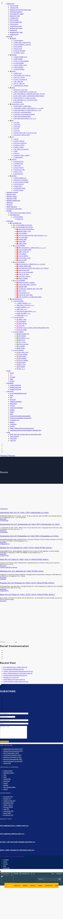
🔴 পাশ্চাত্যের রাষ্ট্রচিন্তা (21, 233)
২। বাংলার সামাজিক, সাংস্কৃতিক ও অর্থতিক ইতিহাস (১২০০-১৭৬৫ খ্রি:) (28, 108)
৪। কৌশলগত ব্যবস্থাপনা (18, 168)
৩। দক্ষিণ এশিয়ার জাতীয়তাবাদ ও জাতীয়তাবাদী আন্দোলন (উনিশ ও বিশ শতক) (29, 94)
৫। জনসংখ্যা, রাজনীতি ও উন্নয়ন (20, 65)
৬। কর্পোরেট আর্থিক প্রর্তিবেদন (19, 188)
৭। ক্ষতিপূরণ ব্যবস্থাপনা (18, 174)
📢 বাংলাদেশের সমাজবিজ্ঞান (22, 361)
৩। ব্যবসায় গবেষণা (17, 166)
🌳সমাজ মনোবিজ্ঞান (20, 348)
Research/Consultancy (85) (12, 757)
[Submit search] (59, 879)
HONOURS (10, 221)
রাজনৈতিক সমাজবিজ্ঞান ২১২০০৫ (23, 307)
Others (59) (7, 763)
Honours (8, 807)
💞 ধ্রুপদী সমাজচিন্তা (21, 322)
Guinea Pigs (7, 779)
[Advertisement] (31, 495)
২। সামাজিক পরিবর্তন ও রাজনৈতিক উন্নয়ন (22, 43)
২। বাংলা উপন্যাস (16, 125)
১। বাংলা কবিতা (16, 123)
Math (11, 414)
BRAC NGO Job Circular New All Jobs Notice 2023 (25, 434)
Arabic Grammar (15, 385)
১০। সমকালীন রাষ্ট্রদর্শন (18, 157)
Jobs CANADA (14, 436)
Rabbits (5, 785)
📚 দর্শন (12, 137)
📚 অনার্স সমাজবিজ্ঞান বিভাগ (16, 299)
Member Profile (12, 198)
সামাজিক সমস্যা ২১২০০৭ (21, 309)
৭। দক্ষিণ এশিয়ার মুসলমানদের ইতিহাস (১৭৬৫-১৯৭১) (24, 118)
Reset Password (12, 207)
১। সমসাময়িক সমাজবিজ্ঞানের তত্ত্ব (20, 57)
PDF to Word (14, 24)
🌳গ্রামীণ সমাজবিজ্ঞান (21, 336)
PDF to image (14, 20)
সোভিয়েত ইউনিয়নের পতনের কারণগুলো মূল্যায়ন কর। (14, 680)
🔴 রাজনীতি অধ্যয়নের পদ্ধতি (22, 270)
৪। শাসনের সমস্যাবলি (17, 47)
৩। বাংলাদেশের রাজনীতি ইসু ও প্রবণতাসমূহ (22, 45)
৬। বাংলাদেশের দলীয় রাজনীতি (19, 51)
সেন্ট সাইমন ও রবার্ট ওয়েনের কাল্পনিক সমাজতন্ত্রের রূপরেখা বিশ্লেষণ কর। (18, 671)
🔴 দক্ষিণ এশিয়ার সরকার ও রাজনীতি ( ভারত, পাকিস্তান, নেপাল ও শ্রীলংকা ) (32, 268)
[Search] (16, 642)
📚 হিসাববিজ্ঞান (13, 176)
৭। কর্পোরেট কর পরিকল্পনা (18, 190)
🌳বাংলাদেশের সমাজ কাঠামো (22, 344)
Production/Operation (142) (12, 755)
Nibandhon (13, 404)
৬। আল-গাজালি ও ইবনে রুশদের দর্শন (21, 149)
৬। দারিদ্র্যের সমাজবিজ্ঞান (18, 67)
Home (9, 885)
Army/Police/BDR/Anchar (18, 393)
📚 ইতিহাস (12, 88)
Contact (12, 377)
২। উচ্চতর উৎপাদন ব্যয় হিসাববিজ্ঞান (20, 180)
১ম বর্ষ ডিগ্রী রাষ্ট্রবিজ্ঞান (18, 217)
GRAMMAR (10, 383)
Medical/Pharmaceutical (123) (13, 751)
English (12, 412)
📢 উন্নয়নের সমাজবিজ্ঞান (21, 354)
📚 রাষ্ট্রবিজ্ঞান (13, 38)
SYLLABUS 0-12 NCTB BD (14, 209)
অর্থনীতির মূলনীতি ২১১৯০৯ (22, 315)
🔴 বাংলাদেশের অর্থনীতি (21, 260)
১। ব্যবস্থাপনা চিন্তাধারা (18, 162)
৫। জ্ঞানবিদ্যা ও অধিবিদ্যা (18, 147)
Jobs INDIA (13, 439)
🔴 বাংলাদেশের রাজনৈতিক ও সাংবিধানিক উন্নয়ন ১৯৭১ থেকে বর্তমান (30, 264)
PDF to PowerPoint (16, 22)
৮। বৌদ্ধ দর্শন (16, 153)
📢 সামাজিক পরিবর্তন (20, 363)
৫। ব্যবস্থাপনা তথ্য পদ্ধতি (19, 170)
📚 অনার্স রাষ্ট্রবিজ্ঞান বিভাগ (15, 223)
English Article (7, 771)
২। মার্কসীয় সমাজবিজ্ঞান (18, 59)
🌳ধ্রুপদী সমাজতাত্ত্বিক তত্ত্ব (22, 334)
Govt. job (13, 400)
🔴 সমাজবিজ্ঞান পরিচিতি (21, 240)
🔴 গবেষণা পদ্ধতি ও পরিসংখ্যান (23, 276)
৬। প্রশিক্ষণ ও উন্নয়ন (17, 172)
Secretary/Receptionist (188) (12, 759)
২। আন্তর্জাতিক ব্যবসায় (18, 164)
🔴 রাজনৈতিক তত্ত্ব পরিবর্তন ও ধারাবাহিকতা (25, 283)
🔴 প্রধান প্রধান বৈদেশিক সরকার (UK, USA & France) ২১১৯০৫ (31, 235)
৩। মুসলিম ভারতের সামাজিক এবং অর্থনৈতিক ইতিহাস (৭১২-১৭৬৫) (27, 110)
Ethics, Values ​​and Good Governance (22, 428)
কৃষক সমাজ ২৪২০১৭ (20, 369)
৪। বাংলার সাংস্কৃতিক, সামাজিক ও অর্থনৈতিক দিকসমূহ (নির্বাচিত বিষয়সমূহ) (28, 96)
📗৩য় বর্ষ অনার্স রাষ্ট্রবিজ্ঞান (19, 262)
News (11, 379)
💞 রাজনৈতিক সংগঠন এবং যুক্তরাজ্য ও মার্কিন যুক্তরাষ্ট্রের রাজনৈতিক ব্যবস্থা (32, 328)
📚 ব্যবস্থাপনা (13, 160)
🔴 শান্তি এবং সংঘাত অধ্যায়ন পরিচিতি (24, 272)
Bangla (12, 410)
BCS (11, 397)
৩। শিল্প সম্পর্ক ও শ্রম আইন (19, 77)
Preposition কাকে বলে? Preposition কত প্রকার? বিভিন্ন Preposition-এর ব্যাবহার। (29, 536)
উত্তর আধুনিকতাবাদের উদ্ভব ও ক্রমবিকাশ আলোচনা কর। (15, 667)
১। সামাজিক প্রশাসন (17, 73)
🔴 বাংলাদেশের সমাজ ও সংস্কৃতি (23, 258)
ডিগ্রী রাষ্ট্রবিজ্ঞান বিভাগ (15, 215)
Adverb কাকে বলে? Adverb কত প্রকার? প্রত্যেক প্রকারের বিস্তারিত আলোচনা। (26, 547)
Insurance (6, 781)
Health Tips (8, 805)
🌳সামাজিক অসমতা (20, 340)
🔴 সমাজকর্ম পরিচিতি (21, 242)
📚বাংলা (12, 121)
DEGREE (9, 211)
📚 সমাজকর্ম (12, 71)
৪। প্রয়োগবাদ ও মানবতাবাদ (18, 145)
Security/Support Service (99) (13, 761)
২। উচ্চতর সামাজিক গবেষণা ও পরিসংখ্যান (21, 75)
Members (10, 203)
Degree (40, 885)
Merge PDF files (15, 16)
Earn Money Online (9, 787)
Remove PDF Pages (16, 28)
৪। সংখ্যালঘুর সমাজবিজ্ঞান (18, 63)
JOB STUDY (10, 391)
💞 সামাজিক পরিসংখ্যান (21, 324)
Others (5, 789)
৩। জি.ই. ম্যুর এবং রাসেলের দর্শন (19, 143)
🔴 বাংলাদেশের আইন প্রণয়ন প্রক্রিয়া (24, 295)
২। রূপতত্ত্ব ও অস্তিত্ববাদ (18, 141)
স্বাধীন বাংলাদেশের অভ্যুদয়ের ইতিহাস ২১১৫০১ (26, 311)
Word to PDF (14, 8)
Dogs (5, 777)
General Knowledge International (20, 418)
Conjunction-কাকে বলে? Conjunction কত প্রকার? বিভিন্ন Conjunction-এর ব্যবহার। (30, 524)
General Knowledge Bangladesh (20, 416)
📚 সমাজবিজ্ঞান (13, 55)
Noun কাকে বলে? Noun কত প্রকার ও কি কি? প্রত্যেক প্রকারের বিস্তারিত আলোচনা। (27, 594)
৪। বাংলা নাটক (16, 129)
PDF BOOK (8, 815)
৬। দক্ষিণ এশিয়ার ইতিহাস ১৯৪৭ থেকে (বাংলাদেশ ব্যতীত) (25, 100)
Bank (11, 395)
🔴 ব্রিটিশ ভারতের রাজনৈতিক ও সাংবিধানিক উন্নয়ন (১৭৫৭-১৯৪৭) (31, 248)
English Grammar (15, 389)
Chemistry (13, 424)
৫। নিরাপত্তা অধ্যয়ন (17, 49)
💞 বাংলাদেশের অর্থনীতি (21, 330)
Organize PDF (14, 18)
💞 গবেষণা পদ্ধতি (20, 326)
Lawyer (5, 783)
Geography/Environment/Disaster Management (25, 430)
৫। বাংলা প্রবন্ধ (16, 131)
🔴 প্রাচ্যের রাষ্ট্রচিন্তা (21, 254)
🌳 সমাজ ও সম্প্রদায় (21, 342)
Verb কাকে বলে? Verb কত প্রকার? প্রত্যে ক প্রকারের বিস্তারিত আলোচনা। (24, 559)
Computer (8, 797)
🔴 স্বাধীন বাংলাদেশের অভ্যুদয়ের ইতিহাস (25, 229)
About (12, 373)
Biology (12, 422)
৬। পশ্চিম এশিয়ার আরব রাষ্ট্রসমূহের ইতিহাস (22, 116)
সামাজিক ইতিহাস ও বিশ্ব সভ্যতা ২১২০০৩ (25, 305)
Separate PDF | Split (16, 32)
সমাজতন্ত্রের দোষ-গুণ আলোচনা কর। (10, 677)
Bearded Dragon (8, 773)
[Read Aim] (9, 879)
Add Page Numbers (16, 12)
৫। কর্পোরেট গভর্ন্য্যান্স (17, 186)
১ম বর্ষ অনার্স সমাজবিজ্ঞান (18, 301)
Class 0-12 (17, 885)
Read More (3, 519)
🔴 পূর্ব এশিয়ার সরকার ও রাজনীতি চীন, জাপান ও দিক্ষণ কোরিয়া (29, 289)
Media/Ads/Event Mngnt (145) (13, 749)
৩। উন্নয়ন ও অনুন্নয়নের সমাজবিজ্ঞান (21, 61)
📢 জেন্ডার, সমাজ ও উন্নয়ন (22, 352)
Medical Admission (16, 402)
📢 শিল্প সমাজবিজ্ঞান (20, 367)
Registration (59, 873)
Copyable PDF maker (17, 14)
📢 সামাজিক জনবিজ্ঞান (21, 356)
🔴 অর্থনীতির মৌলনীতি (21, 244)
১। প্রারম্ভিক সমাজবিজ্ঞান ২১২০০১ (23, 303)
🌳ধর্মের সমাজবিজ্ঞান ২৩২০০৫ (22, 338)
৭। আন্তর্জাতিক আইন (17, 102)
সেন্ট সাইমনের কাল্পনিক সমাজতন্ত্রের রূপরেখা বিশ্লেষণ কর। (15, 675)
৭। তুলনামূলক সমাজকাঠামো (18, 69)
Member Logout (12, 196)
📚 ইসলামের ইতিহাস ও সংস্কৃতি (17, 104)
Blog (11, 375)
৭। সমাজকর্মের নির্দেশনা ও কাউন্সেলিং (20, 86)
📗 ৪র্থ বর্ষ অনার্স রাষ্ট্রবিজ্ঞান (19, 281)
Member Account (12, 192)
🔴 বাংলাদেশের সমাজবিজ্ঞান (22, 256)
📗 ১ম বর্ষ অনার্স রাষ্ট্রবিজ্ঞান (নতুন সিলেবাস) (22, 225)
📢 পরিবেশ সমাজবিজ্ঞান (21, 359)
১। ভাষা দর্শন (15, 139)
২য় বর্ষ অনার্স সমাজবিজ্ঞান (18, 317)
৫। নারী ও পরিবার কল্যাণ (18, 82)
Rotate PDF (13, 30)
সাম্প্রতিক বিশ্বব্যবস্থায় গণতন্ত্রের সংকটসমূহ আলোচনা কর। (15, 682)
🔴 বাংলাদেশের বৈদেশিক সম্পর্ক (23, 293)
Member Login (11, 194)
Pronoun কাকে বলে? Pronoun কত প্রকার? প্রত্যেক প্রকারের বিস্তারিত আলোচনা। (27, 583)
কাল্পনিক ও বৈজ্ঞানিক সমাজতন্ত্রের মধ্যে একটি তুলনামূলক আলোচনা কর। (17, 673)
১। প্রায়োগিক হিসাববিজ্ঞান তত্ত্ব (19, 178)
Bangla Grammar (15, 387)
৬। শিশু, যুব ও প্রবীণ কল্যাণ (19, 84)
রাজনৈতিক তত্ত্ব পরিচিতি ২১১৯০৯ (23, 313)
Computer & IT (14, 420)
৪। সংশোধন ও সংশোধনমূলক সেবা (20, 80)
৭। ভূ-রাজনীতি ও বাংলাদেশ (18, 53)
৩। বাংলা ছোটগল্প (16, 127)
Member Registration (13, 201)
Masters (25, 885)
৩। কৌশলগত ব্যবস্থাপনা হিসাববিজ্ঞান (21, 182)
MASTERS (9, 36)
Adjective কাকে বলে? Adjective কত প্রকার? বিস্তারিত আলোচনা (21, 571)
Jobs (6, 809)
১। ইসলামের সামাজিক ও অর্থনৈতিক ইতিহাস (22, 106)
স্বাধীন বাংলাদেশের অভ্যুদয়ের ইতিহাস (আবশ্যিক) (20, 213)
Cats (4, 775)
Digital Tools (10, 4)
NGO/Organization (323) (11, 753)
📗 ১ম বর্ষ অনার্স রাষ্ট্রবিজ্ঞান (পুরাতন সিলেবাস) (23, 227)
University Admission (16, 408)
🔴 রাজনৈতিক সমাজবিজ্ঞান (22, 278)
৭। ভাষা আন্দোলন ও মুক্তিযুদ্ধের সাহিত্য (21, 135)
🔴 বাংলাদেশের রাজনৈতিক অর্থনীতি (23, 250)
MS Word (9, 205)
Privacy (12, 381)
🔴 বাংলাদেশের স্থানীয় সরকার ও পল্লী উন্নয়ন (26, 285)
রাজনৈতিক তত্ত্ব (19, 219)
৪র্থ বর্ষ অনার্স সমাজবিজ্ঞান (18, 350)
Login (52, 873)
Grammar (48, 885)
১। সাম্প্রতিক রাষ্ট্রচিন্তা (18, 41)
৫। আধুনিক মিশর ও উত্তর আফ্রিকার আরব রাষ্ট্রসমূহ (24, 114)
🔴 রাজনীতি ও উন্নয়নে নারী (22, 252)
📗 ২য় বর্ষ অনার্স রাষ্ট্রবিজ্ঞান (19, 246)
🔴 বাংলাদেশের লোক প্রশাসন (22, 274)
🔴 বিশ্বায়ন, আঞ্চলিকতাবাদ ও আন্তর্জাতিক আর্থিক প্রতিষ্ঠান (29, 297)
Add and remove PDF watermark (20, 10)
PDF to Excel (14, 6)
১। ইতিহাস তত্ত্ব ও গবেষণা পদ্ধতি (20, 90)
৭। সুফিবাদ (15, 151)
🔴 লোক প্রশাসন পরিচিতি (22, 237)
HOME (8, 371)
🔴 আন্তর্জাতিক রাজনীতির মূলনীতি (23, 266)
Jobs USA (13, 441)
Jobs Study (8, 811)
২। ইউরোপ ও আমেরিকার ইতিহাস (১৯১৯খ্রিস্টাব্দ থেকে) (25, 92)
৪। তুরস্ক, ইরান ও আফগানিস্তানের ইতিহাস (22, 112)
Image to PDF (14, 34)
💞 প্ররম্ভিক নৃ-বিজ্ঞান (21, 320)
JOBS (8, 432)
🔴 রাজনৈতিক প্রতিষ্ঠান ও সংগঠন (23, 231)
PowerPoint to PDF (16, 26)
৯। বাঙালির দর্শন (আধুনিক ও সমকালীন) (21, 155)
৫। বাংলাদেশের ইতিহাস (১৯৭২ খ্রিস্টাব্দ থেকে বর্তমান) (24, 98)
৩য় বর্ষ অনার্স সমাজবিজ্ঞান (18, 332)
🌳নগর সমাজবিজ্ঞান (20, 346)
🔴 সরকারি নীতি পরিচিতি (21, 287)
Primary (12, 406)
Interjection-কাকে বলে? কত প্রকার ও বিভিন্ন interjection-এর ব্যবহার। (24, 512)
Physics (12, 426)
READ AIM (6, 868)
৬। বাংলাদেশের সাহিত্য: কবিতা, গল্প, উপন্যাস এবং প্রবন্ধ (25, 133)
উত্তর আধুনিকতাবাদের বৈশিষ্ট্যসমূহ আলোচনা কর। (13, 669)
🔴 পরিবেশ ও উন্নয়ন (21, 291)
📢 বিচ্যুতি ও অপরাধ (21, 365)
